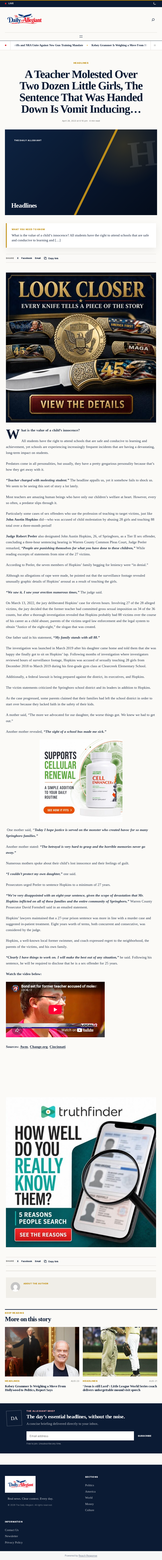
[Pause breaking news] (154, 45)
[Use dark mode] (154, 3)
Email (38, 258)
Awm (24, 1047)
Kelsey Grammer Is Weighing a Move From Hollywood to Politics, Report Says (35, 1388)
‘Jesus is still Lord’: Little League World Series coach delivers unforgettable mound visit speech (120, 1388)
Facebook (26, 258)
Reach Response (88, 1555)
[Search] (153, 20)
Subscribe (145, 1435)
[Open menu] (81, 36)
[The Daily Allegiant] (24, 19)
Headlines (81, 63)
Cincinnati (58, 1047)
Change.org (39, 1047)
